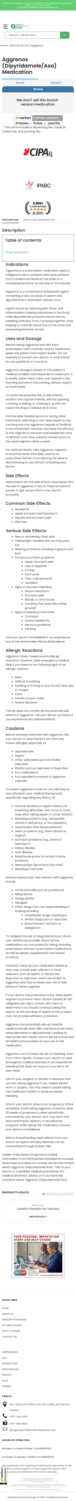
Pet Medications (12, 1325)
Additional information (39, 220)
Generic (56, 83)
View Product (38, 1216)
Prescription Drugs (14, 1319)
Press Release (10, 1369)
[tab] (10, 220)
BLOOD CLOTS (19, 45)
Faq (4, 1358)
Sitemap (6, 1386)
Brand (20, 83)
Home (4, 45)
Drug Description (17, 252)
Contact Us (9, 1336)
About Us (7, 1314)
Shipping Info (10, 1352)
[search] (64, 35)
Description (10, 220)
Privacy (7, 1375)
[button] (3, 1476)
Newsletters (9, 1363)
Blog (5, 1380)
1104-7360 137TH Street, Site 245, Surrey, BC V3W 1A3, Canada (39, 1407)
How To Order (11, 1331)
